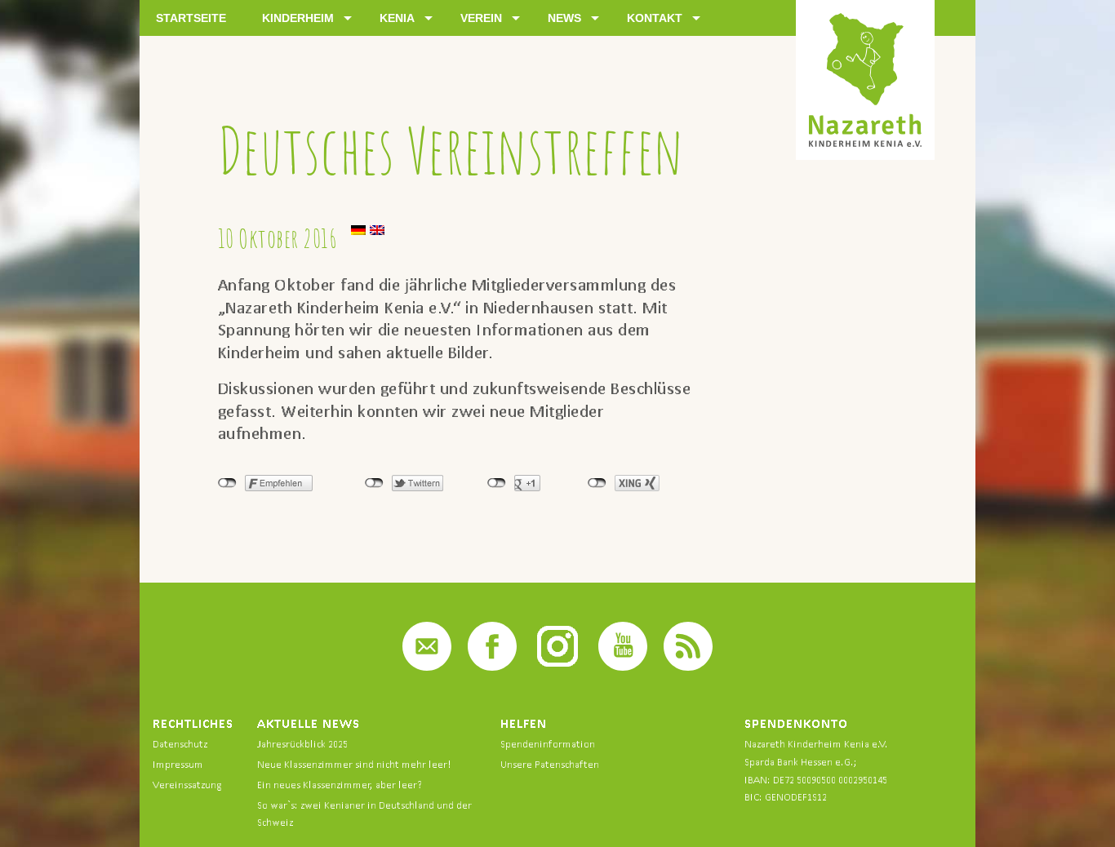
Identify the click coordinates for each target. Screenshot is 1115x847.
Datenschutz (180, 744)
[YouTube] (622, 666)
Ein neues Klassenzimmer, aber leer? (339, 784)
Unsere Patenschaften (549, 764)
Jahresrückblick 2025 (302, 744)
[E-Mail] (426, 666)
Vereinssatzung (187, 784)
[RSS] (688, 666)
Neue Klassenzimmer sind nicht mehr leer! (354, 764)
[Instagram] (557, 666)
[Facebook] (492, 666)
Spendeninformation (547, 744)
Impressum (178, 764)
